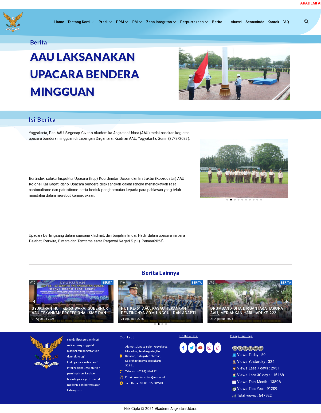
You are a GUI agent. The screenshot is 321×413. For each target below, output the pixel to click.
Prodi (103, 22)
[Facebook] (183, 347)
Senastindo (255, 22)
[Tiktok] (217, 347)
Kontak (273, 22)
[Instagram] (209, 347)
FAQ (285, 22)
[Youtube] (200, 347)
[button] (205, 157)
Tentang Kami (78, 22)
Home (59, 22)
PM (135, 22)
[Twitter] (192, 347)
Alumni (236, 22)
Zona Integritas (159, 22)
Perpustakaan (192, 22)
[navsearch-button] (306, 22)
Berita (217, 22)
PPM (120, 22)
